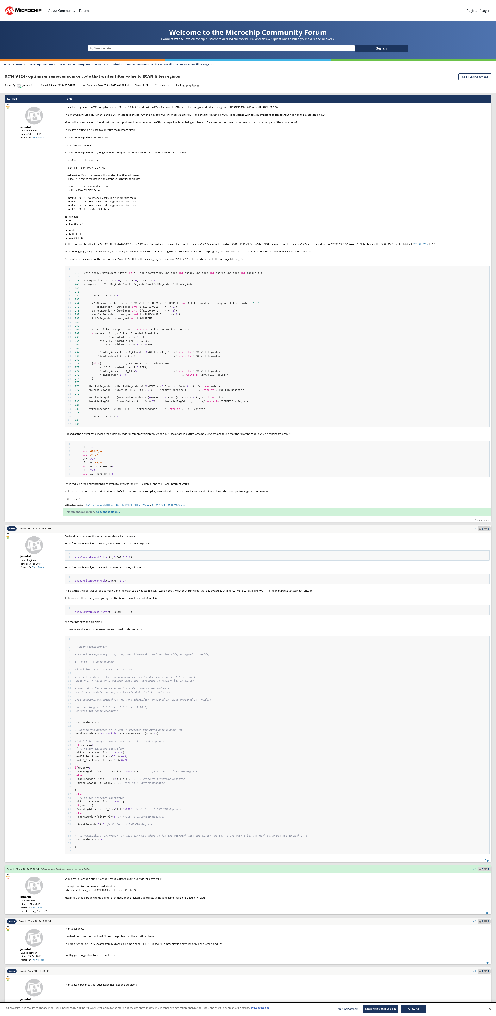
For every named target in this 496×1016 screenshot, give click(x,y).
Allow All (413, 1008)
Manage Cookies (348, 1008)
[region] (248, 1009)
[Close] (490, 1008)
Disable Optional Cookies (380, 1008)
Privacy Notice (260, 1008)
